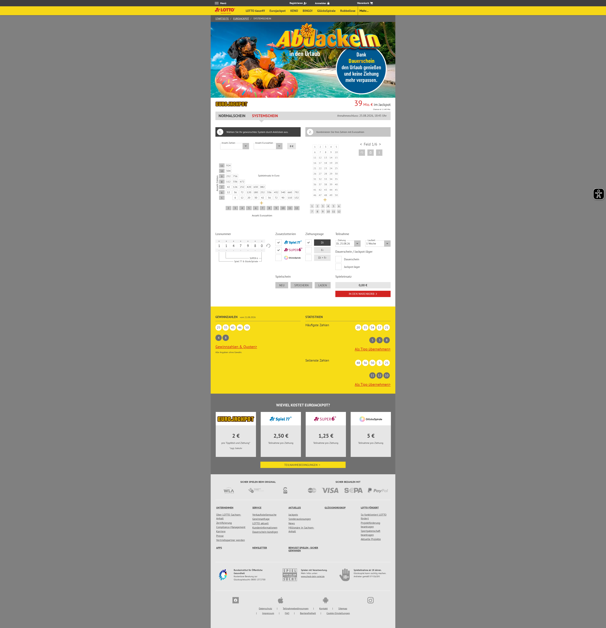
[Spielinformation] (379, 152)
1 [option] (219, 246)
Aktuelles (294, 507)
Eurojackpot (241, 18)
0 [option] (262, 246)
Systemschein (265, 115)
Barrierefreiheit (308, 613)
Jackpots (293, 514)
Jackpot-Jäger (352, 267)
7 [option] (241, 246)
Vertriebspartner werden (230, 540)
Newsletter (259, 547)
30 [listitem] (255, 197)
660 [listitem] (290, 192)
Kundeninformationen (264, 527)
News (291, 523)
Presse (220, 536)
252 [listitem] (228, 176)
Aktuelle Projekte (371, 539)
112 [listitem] (228, 181)
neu (282, 285)
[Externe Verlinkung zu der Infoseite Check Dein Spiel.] (290, 576)
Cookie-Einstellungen (338, 613)
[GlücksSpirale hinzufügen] (288, 258)
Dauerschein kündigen (265, 532)
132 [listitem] (296, 197)
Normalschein (232, 115)
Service (256, 507)
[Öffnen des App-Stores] (280, 600)
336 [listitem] (235, 181)
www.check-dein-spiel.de (312, 576)
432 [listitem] (276, 192)
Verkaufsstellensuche (264, 514)
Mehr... (364, 11)
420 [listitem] (249, 186)
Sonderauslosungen (299, 519)
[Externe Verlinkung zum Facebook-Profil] (236, 600)
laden (322, 285)
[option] (325, 180)
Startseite (222, 18)
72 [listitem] (242, 192)
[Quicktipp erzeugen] (362, 152)
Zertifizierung (224, 523)
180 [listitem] (256, 192)
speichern (301, 285)
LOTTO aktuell (260, 523)
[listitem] (315, 147)
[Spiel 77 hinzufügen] (288, 242)
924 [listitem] (228, 165)
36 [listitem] (235, 192)
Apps (219, 547)
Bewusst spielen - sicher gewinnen (303, 549)
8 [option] (255, 246)
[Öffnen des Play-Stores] (325, 600)
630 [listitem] (256, 186)
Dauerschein (351, 259)
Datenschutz (265, 608)
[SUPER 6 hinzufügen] (288, 250)
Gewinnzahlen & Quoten (236, 346)
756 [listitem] (235, 176)
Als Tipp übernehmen (373, 349)
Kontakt (323, 608)
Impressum (268, 613)
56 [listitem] (269, 197)
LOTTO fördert (370, 507)
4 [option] (234, 246)
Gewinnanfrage (261, 519)
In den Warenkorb (361, 294)
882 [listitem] (262, 186)
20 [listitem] (248, 197)
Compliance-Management (230, 527)
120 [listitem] (249, 192)
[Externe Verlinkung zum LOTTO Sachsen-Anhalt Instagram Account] (370, 600)
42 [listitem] (228, 186)
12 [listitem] (228, 192)
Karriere (221, 531)
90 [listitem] (283, 197)
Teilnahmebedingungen (302, 465)
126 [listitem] (235, 186)
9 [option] (248, 246)
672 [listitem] (242, 181)
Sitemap (342, 608)
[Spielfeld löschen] (370, 152)
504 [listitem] (228, 170)
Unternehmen (224, 507)
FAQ (287, 613)
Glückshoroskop (335, 507)
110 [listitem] (290, 197)
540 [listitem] (283, 192)
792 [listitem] (296, 192)
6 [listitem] (235, 197)
